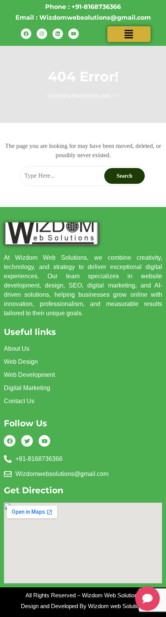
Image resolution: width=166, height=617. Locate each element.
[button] (129, 34)
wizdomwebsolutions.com (79, 95)
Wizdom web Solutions (117, 606)
